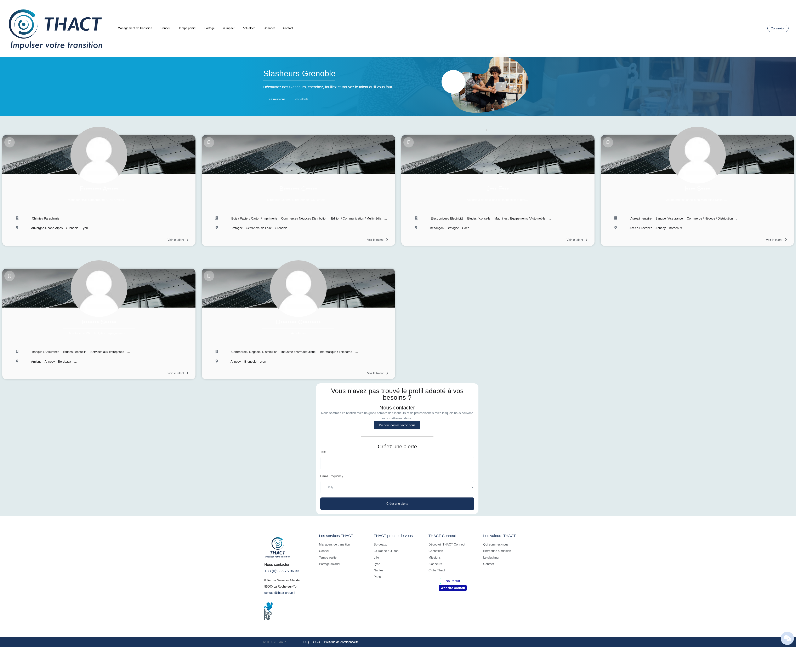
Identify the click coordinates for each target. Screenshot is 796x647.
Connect (269, 28)
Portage (209, 28)
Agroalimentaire (641, 218)
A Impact (228, 28)
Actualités (249, 28)
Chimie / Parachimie (45, 218)
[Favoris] (9, 142)
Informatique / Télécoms (335, 352)
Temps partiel (187, 28)
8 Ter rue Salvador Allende (282, 580)
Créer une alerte (397, 503)
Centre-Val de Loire (259, 228)
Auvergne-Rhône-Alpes (47, 228)
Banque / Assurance (669, 218)
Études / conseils (478, 218)
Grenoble (72, 228)
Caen (465, 228)
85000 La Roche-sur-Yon (281, 586)
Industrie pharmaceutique (297, 352)
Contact (288, 28)
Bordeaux (675, 228)
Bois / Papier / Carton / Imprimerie (254, 218)
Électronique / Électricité (446, 218)
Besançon (437, 228)
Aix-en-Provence (641, 228)
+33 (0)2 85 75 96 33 (281, 571)
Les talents (301, 99)
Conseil (165, 28)
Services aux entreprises (107, 352)
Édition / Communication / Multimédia (355, 218)
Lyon (84, 228)
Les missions (276, 99)
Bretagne (237, 228)
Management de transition (135, 28)
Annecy (660, 228)
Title (323, 452)
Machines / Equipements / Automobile (519, 218)
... (92, 228)
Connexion (778, 28)
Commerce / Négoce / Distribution (303, 218)
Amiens (36, 361)
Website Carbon (452, 588)
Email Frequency (331, 476)
